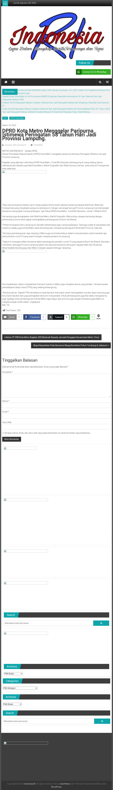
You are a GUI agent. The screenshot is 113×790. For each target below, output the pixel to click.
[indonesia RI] (6, 82)
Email (5, 412)
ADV (5, 118)
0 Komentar (38, 145)
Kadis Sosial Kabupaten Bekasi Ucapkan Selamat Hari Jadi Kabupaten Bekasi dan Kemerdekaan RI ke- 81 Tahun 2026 (56, 109)
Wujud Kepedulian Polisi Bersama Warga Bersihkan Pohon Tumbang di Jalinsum (70, 345)
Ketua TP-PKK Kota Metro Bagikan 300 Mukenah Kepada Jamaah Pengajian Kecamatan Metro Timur (52, 337)
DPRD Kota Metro (17, 118)
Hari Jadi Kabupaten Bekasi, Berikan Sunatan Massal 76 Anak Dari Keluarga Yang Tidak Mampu (46, 112)
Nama (5, 401)
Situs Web (6, 422)
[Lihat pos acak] (107, 82)
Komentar (7, 372)
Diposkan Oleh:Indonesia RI (15, 145)
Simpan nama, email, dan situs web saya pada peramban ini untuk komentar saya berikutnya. (47, 433)
